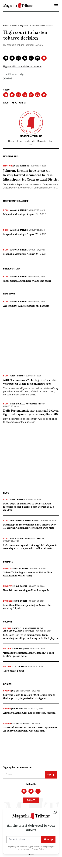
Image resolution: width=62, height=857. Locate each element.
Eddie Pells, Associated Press (27, 628)
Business (7, 568)
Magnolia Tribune (19, 210)
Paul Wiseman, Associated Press (26, 538)
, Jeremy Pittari (31, 520)
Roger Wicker (19, 709)
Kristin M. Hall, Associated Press (27, 404)
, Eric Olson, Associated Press (18, 631)
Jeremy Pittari (17, 376)
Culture (7, 628)
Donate (31, 800)
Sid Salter (17, 691)
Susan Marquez (20, 649)
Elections (8, 166)
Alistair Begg (19, 667)
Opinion (7, 691)
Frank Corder (17, 520)
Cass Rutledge (21, 166)
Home (6, 26)
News (14, 26)
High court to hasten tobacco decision (22, 66)
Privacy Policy (38, 849)
